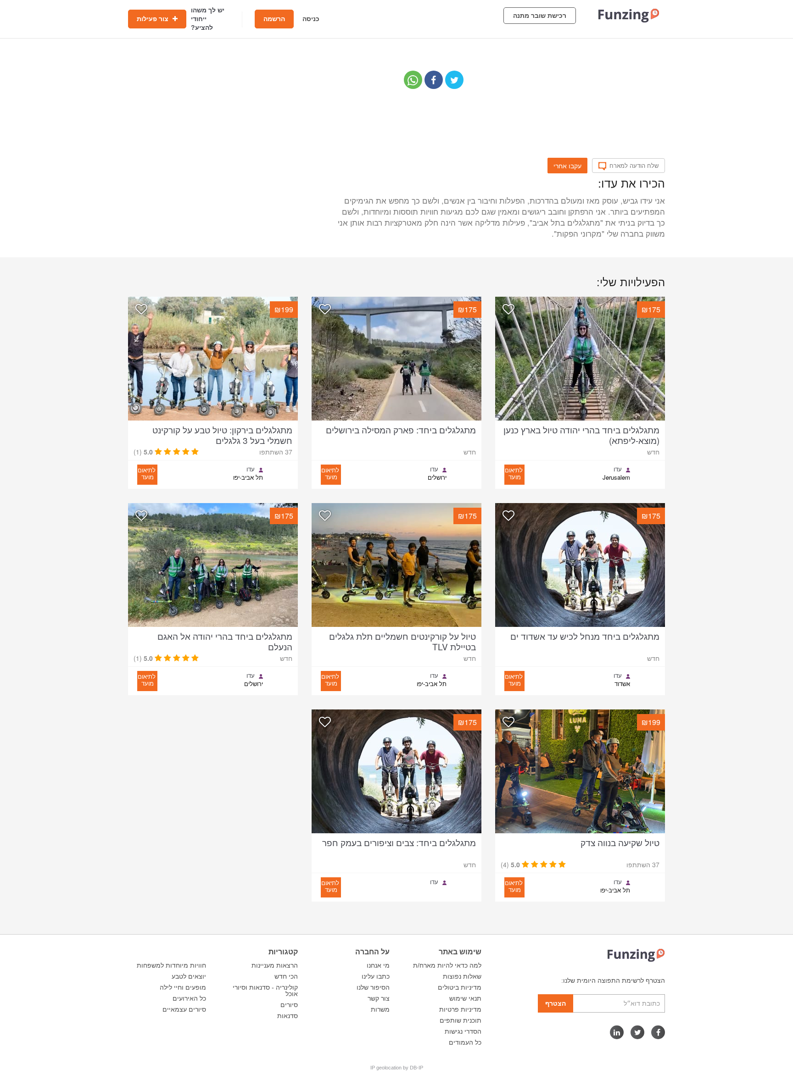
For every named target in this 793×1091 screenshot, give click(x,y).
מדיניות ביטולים (459, 987)
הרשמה (274, 18)
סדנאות (287, 1015)
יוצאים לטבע (189, 976)
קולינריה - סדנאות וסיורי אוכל (265, 990)
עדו (618, 469)
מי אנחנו (378, 965)
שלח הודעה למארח (634, 165)
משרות (380, 1009)
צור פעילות (153, 18)
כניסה (310, 18)
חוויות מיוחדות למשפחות (171, 965)
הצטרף (555, 1003)
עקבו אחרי (567, 165)
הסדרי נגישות (463, 1031)
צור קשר (379, 998)
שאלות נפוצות (462, 976)
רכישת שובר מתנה (539, 15)
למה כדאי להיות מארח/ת (447, 965)
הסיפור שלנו (373, 987)
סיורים (289, 1004)
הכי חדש (286, 976)
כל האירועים (189, 998)
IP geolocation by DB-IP (396, 1067)
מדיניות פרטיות (460, 1009)
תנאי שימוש (465, 998)
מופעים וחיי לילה (183, 987)
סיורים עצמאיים (184, 1009)
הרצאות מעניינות (274, 965)
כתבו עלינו (376, 976)
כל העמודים (465, 1042)
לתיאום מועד (514, 473)
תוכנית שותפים (460, 1020)
